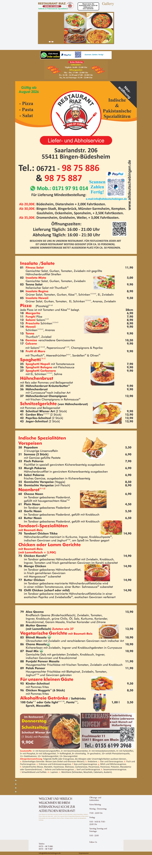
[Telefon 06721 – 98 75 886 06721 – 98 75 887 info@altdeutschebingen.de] (64, 845)
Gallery (108, 3)
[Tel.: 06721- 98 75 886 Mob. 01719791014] (51, 26)
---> (44, 807)
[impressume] (84, 853)
